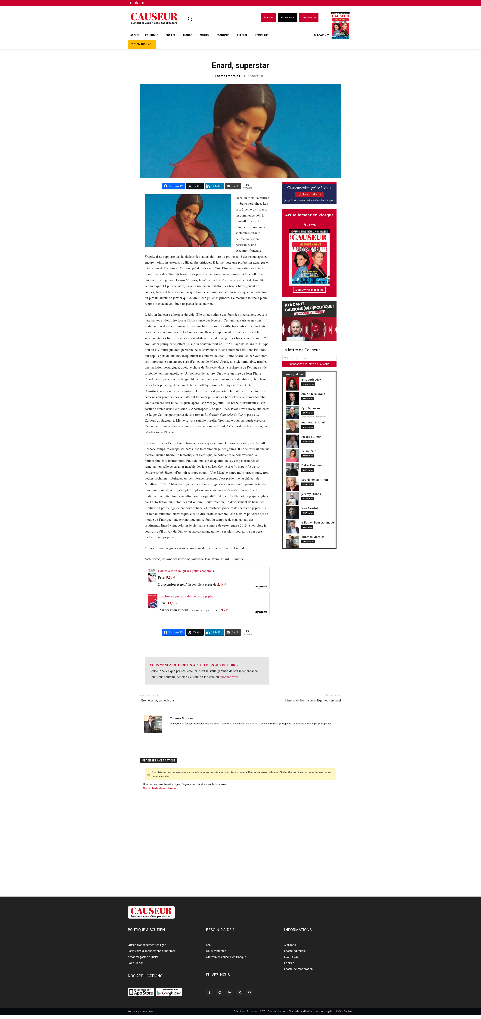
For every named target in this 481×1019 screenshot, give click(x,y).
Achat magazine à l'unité (143, 957)
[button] (189, 18)
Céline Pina (308, 451)
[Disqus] (240, 841)
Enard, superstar (240, 65)
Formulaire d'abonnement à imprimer (151, 951)
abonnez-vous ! (230, 676)
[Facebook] (130, 3)
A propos (290, 945)
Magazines (322, 35)
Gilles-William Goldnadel (318, 522)
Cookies (289, 963)
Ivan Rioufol (309, 508)
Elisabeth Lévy (311, 379)
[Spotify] (137, 3)
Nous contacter (216, 951)
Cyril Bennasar (311, 408)
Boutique (153, 2)
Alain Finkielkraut (313, 394)
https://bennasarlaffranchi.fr (313, 417)
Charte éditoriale (295, 951)
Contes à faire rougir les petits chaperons (186, 570)
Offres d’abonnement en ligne (147, 945)
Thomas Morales (227, 76)
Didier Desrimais (312, 465)
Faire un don (136, 963)
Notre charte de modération (160, 788)
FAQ (208, 945)
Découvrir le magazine (309, 289)
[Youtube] (249, 992)
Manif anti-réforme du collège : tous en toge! (313, 700)
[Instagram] (219, 992)
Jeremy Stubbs (311, 494)
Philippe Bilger (311, 436)
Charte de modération (298, 969)
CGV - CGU (291, 957)
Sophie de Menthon (314, 479)
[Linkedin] (229, 992)
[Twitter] (143, 3)
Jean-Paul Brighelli (313, 422)
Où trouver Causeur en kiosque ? (227, 957)
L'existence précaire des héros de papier (186, 596)
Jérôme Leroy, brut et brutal (157, 700)
